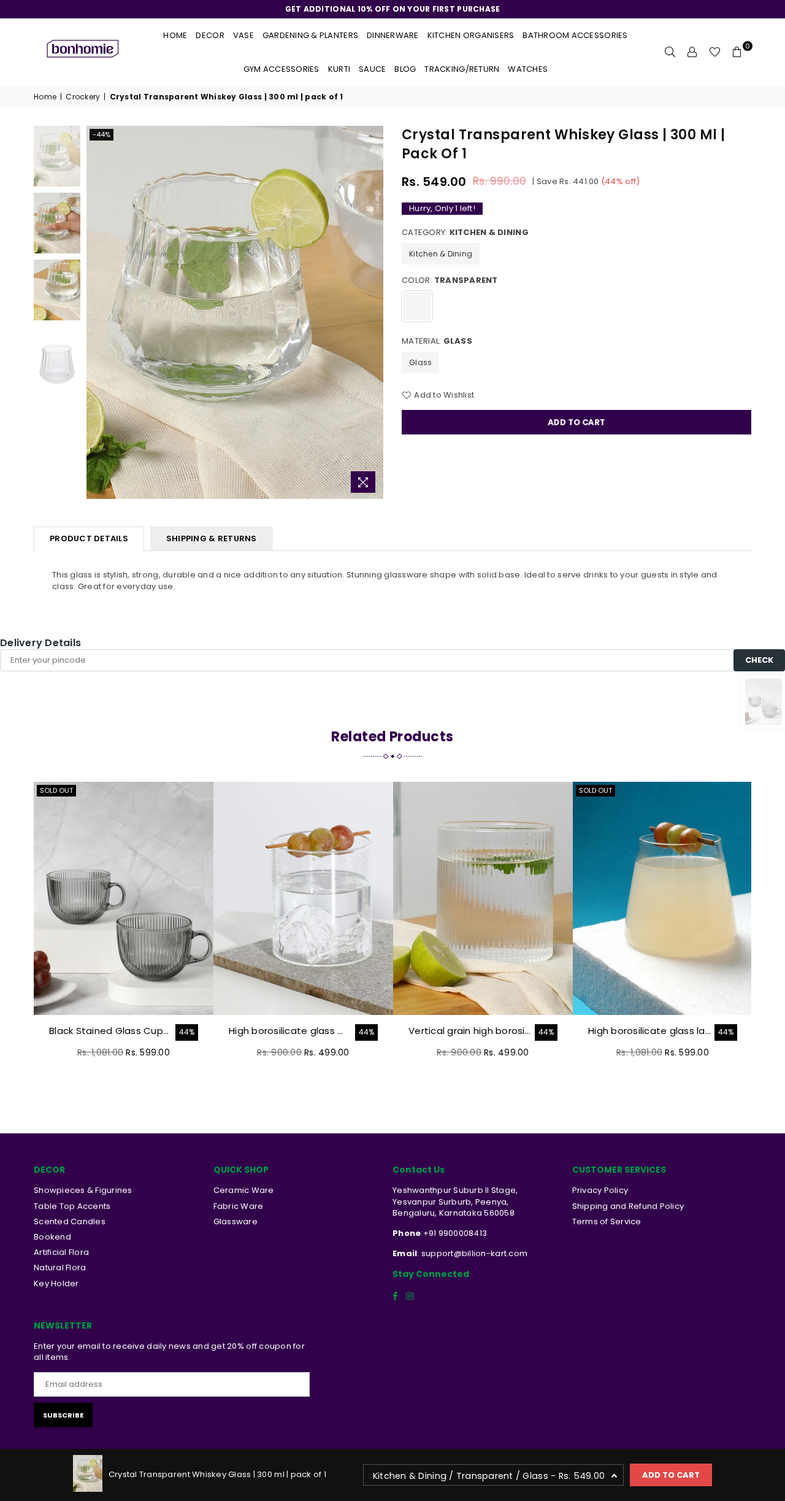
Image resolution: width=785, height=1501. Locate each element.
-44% (101, 134)
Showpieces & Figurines (83, 1190)
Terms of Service (606, 1221)
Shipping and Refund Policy (628, 1206)
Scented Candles (69, 1221)
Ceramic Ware (243, 1190)
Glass (420, 362)
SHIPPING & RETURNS (211, 538)
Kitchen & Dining (440, 254)
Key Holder (56, 1283)
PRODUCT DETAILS (89, 538)
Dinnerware (393, 35)
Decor (210, 35)
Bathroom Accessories (575, 35)
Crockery (83, 97)
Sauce (372, 69)
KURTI (339, 69)
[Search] (670, 52)
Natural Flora (60, 1267)
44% (187, 1032)
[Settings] (692, 52)
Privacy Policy (600, 1190)
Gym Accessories (281, 69)
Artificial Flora (61, 1252)
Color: (450, 280)
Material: (437, 341)
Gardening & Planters (310, 35)
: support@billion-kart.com (472, 1253)
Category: (465, 232)
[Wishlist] (714, 52)
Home (175, 35)
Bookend (52, 1237)
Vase (243, 35)
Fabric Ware (238, 1206)
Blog (405, 69)
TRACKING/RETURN (461, 69)
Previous (97, 312)
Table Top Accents (72, 1206)
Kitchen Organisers (471, 35)
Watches (528, 69)
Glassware (235, 1221)
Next (372, 312)
